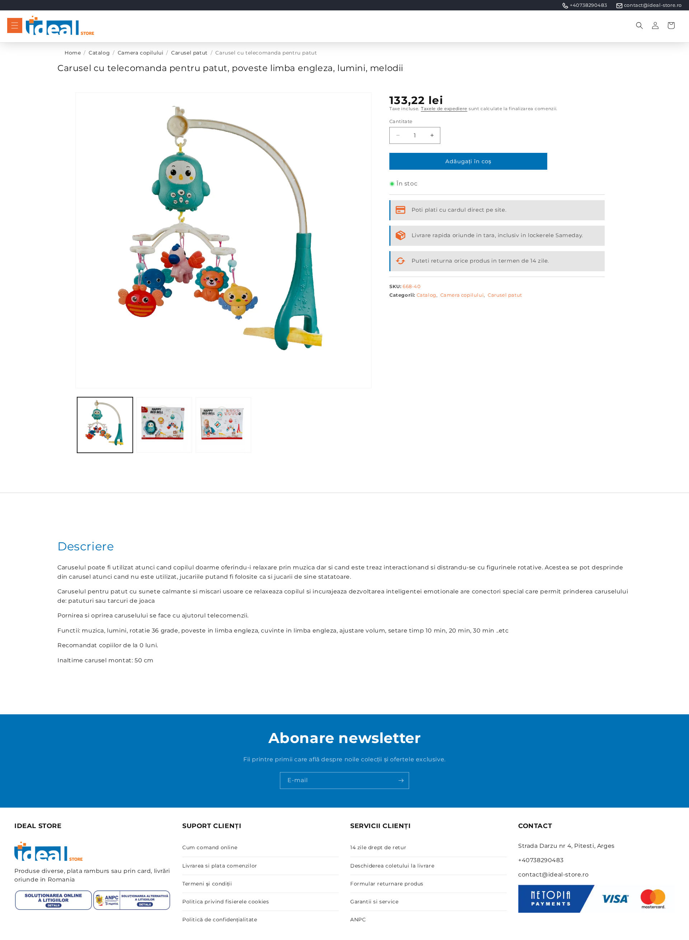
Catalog (99, 53)
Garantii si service (374, 901)
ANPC (358, 919)
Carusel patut (189, 53)
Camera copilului (141, 53)
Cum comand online (209, 847)
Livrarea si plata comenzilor (219, 866)
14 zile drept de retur (378, 847)
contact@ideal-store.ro (653, 5)
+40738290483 (588, 5)
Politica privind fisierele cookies (225, 901)
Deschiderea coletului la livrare (392, 866)
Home (73, 53)
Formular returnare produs (386, 883)
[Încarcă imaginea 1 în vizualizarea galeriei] (105, 425)
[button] (14, 25)
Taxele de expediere (444, 108)
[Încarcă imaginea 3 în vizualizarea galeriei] (223, 425)
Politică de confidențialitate (219, 919)
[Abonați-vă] (401, 780)
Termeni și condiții (207, 883)
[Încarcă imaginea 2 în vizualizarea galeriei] (164, 425)
